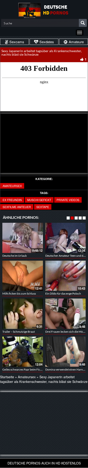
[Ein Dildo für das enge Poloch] (65, 276)
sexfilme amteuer (17, 207)
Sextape (42, 207)
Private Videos (68, 200)
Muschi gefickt (39, 200)
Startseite (7, 376)
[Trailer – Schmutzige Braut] (22, 314)
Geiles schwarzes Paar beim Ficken (23, 369)
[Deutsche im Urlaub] (22, 238)
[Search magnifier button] (83, 23)
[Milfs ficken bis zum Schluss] (22, 276)
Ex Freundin (12, 200)
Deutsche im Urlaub (14, 255)
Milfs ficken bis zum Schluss (19, 293)
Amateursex (12, 186)
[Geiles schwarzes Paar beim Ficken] (22, 352)
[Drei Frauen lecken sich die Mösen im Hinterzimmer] (65, 314)
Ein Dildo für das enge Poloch (63, 293)
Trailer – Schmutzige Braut (18, 331)
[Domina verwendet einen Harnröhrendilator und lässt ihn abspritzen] (65, 352)
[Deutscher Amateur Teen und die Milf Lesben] (65, 238)
